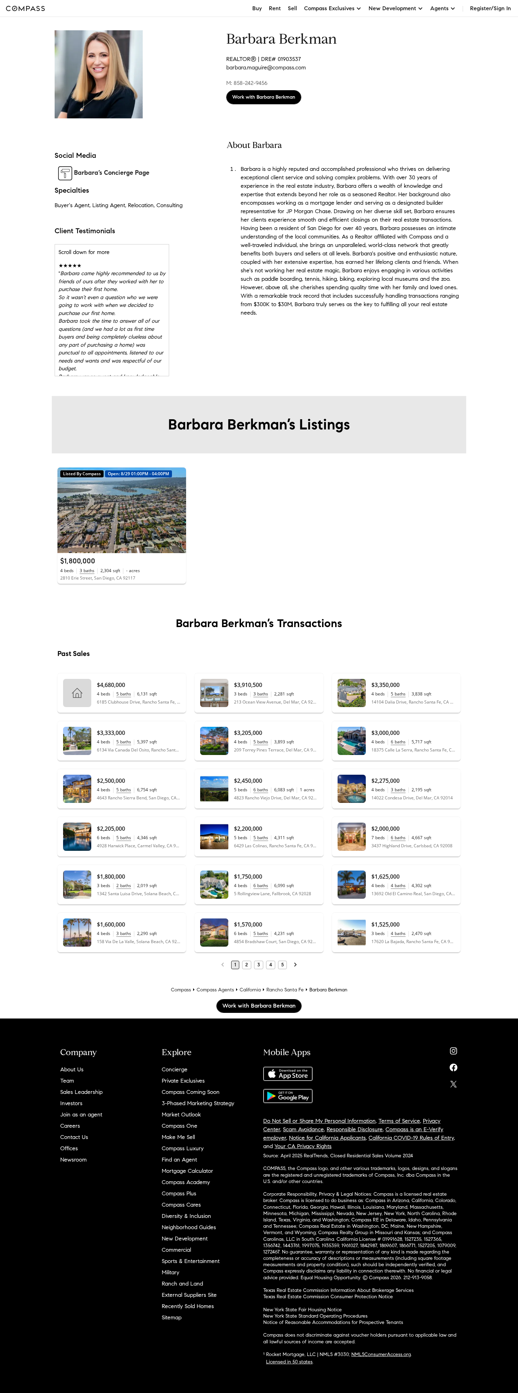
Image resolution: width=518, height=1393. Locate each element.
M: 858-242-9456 (246, 83)
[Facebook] (453, 1066)
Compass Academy (186, 1182)
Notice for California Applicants (327, 1137)
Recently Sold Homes (188, 1306)
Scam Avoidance (303, 1129)
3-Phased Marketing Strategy (198, 1103)
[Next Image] (178, 510)
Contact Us (74, 1137)
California (250, 990)
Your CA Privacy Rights (303, 1146)
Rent (275, 8)
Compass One (179, 1125)
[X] (453, 1082)
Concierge (174, 1069)
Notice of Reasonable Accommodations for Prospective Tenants (333, 1322)
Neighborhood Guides (189, 1227)
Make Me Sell (178, 1137)
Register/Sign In (490, 8)
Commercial (176, 1249)
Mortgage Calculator (187, 1171)
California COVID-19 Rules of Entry (411, 1137)
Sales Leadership (81, 1092)
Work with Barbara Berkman (263, 97)
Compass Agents (215, 990)
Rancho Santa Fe (285, 990)
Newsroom (73, 1159)
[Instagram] (453, 1049)
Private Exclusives (183, 1080)
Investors (71, 1103)
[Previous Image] (66, 510)
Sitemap (171, 1317)
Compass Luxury (183, 1148)
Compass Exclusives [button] (329, 8)
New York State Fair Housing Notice (302, 1310)
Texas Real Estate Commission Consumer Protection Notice (328, 1297)
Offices (69, 1148)
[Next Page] (295, 965)
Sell (292, 8)
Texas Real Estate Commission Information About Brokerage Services (338, 1290)
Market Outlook (181, 1114)
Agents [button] (439, 8)
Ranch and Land (182, 1283)
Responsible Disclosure (355, 1129)
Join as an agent (81, 1114)
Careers (70, 1125)
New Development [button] (392, 8)
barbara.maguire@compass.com (266, 67)
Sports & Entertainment (191, 1261)
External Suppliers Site (189, 1295)
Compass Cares (181, 1204)
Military (170, 1272)
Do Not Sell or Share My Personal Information (319, 1121)
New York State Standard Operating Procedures (315, 1316)
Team (67, 1080)
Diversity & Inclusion (186, 1216)
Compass (181, 990)
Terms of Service (399, 1121)
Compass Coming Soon (191, 1092)
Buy (257, 8)
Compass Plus (179, 1193)
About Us (72, 1069)
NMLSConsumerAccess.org (381, 1354)
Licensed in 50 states (289, 1362)
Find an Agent (179, 1159)
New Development (185, 1238)
